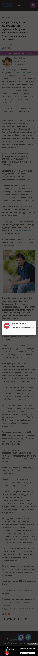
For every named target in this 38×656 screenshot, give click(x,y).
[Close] (36, 321)
